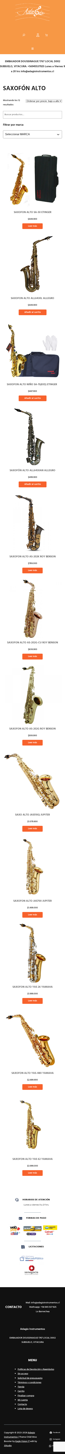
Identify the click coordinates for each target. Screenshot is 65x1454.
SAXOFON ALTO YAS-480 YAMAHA (33, 1073)
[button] (32, 49)
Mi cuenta (23, 1400)
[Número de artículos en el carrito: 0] (47, 35)
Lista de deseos (25, 1409)
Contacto (22, 1404)
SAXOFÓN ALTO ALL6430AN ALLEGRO (32, 470)
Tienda (21, 1387)
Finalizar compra (26, 1396)
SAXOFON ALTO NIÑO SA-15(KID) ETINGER (32, 384)
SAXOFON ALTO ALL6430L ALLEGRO (32, 298)
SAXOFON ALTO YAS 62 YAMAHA (32, 1159)
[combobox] (32, 134)
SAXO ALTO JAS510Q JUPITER (32, 815)
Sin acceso (23, 1374)
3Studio (8, 1446)
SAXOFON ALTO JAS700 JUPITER (32, 901)
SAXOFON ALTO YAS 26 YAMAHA (32, 987)
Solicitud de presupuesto (30, 1378)
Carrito (21, 1391)
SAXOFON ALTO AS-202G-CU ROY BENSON (32, 642)
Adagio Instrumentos (32, 1329)
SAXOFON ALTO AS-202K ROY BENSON (33, 556)
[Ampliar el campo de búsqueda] (24, 35)
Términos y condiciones (29, 1382)
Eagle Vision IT (22, 1441)
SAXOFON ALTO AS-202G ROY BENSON (32, 729)
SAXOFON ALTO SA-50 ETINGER (32, 212)
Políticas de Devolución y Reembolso (36, 1369)
